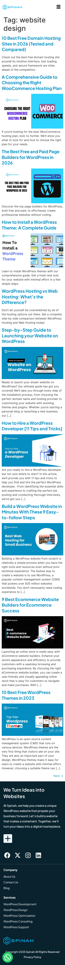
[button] (7, 957)
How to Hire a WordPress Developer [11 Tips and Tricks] (32, 426)
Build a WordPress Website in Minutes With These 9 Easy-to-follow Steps (32, 511)
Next (58, 776)
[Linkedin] (38, 855)
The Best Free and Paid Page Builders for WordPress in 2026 (30, 157)
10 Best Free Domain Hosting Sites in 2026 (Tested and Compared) (31, 43)
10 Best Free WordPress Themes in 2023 (26, 695)
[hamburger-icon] (58, 7)
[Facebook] (7, 855)
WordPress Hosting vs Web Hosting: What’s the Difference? (30, 296)
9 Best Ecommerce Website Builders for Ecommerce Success (30, 605)
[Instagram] (28, 855)
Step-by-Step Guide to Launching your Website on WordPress (30, 335)
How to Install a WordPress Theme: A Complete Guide (29, 225)
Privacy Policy (32, 957)
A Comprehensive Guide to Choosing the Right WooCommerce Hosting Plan (32, 82)
